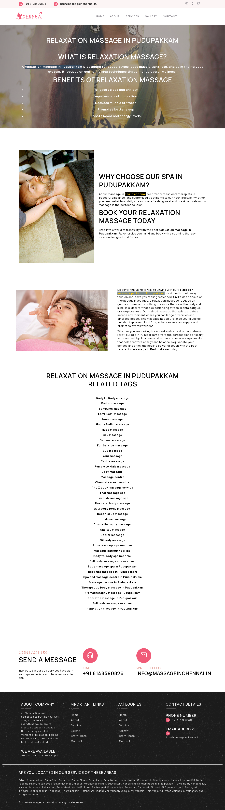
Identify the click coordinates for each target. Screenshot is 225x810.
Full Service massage (112, 445)
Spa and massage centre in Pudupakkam (112, 577)
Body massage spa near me (113, 545)
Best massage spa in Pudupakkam (112, 572)
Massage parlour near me (112, 550)
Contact (170, 16)
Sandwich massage (113, 408)
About (115, 16)
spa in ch (131, 194)
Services (132, 16)
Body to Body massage (112, 398)
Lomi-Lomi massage (112, 414)
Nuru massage (112, 419)
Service (76, 725)
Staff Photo (79, 736)
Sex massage (112, 435)
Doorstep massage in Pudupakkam (112, 598)
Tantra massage (112, 461)
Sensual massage (112, 440)
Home (100, 16)
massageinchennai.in (42, 802)
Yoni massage (113, 456)
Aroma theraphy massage (112, 524)
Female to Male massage (112, 466)
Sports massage (112, 535)
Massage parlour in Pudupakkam (112, 582)
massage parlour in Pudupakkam (141, 293)
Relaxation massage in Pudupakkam (112, 608)
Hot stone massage (112, 519)
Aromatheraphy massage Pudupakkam (112, 593)
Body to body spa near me (112, 556)
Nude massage (112, 429)
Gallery (151, 16)
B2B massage (112, 451)
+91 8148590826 (35, 4)
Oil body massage (112, 540)
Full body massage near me (112, 603)
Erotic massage (112, 403)
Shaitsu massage (112, 529)
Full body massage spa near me (112, 561)
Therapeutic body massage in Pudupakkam (112, 587)
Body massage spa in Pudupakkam (112, 566)
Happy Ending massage (112, 424)
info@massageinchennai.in (78, 4)
